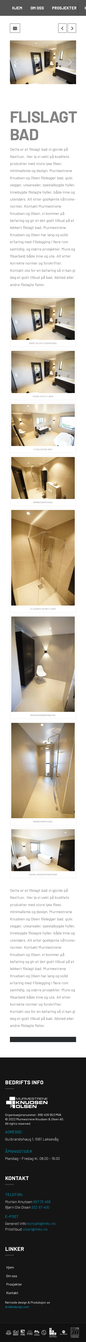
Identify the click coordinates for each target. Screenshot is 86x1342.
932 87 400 (40, 1207)
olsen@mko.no (35, 1229)
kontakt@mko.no (41, 1223)
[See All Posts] (15, 28)
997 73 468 (41, 1201)
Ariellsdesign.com (17, 1307)
